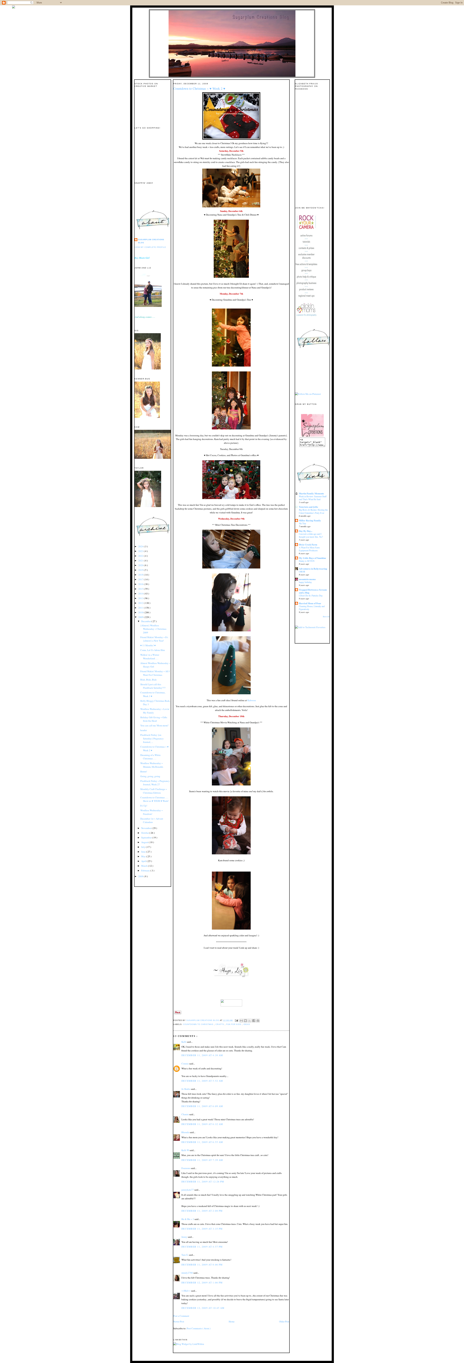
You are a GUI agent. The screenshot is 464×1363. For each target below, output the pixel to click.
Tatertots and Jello (308, 506)
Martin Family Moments (311, 493)
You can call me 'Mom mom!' (154, 725)
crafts (220, 1024)
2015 (141, 588)
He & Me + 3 (187, 1219)
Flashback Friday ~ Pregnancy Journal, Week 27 (155, 782)
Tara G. (185, 1254)
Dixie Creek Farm (308, 544)
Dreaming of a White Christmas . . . (150, 756)
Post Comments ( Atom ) (198, 1328)
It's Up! (143, 805)
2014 (141, 593)
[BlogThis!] (245, 1020)
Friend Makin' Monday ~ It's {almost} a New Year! (154, 639)
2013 (141, 598)
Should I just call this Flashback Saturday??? (152, 686)
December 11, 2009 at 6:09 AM (202, 1106)
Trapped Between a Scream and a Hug (313, 591)
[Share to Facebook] (254, 1020)
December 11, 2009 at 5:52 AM (202, 1080)
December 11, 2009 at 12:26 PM (202, 1181)
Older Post (284, 1321)
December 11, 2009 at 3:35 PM (202, 1228)
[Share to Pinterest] (258, 1020)
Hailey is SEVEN (306, 560)
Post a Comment (181, 1316)
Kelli (184, 1041)
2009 (141, 617)
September (146, 837)
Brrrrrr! (143, 771)
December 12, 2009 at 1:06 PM (202, 1282)
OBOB (302, 571)
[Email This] (241, 1020)
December (146, 621)
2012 (141, 603)
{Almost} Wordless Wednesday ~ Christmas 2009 (153, 629)
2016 (141, 584)
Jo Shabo (186, 1089)
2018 (141, 574)
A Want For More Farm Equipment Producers (309, 549)
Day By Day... (305, 531)
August (145, 842)
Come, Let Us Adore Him (152, 650)
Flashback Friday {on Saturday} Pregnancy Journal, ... (152, 738)
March (144, 865)
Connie (185, 1063)
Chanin (185, 1114)
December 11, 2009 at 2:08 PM (202, 1210)
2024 (141, 546)
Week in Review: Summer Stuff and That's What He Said (312, 498)
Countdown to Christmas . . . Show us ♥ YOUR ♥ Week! (154, 799)
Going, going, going (150, 776)
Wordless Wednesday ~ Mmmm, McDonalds (151, 765)
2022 (141, 555)
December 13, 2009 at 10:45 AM (203, 1308)
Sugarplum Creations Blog (151, 241)
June (143, 851)
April (144, 861)
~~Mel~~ (186, 1290)
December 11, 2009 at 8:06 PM (202, 1264)
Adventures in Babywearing (313, 568)
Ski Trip (302, 523)
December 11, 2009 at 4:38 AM (202, 1055)
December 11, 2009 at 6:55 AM (202, 1142)
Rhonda (185, 1132)
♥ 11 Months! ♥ (148, 645)
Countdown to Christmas (198, 1024)
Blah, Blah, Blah (148, 679)
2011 (141, 607)
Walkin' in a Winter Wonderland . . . (149, 656)
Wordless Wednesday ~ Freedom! (151, 812)
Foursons (186, 1168)
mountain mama (307, 579)
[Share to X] (249, 1020)
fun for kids (234, 1024)
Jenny (184, 1236)
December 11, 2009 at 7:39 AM (202, 1160)
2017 (141, 579)
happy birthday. (305, 582)
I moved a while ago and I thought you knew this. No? (311, 535)
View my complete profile (150, 247)
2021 (141, 560)
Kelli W (185, 1150)
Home (232, 1321)
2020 (141, 565)
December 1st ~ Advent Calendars (151, 820)
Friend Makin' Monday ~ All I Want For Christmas (155, 673)
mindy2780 (187, 1272)
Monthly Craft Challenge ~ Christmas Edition (153, 790)
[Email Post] (236, 1020)
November (146, 828)
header (143, 730)
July (143, 847)
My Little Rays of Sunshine (312, 558)
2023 (141, 551)
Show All (326, 616)
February (145, 870)
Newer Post (178, 1321)
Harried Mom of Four (310, 603)
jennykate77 (187, 1189)
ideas (246, 1024)
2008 (141, 876)
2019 (141, 570)
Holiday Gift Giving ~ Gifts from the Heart (153, 719)
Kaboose (251, 700)
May (143, 856)
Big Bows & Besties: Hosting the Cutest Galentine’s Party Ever (313, 511)
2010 (141, 612)
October (145, 832)
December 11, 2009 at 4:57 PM (202, 1246)
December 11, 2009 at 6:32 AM (202, 1124)
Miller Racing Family (310, 520)
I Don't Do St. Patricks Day (311, 595)
